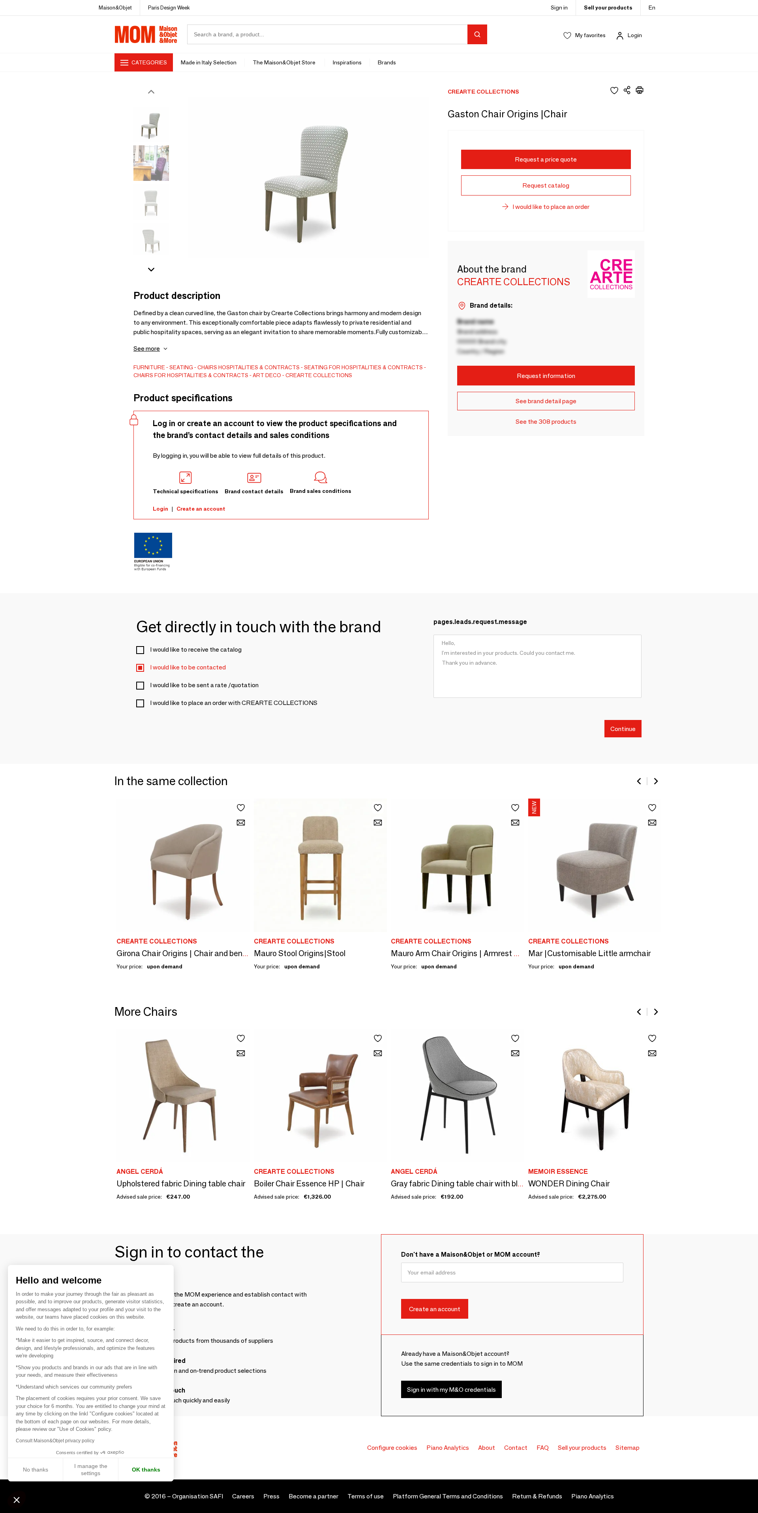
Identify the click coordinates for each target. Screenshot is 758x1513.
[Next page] (655, 781)
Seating (181, 367)
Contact (515, 1447)
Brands (387, 62)
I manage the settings (90, 1469)
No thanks (35, 1469)
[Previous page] (639, 781)
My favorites (590, 35)
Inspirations (347, 62)
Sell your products (608, 7)
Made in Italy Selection (208, 62)
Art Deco (267, 375)
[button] (16, 1499)
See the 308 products (546, 421)
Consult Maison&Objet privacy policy (55, 1440)
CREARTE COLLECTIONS (318, 375)
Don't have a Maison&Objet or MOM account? (470, 1254)
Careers (243, 1496)
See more (146, 348)
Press (271, 1496)
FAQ (543, 1447)
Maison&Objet (115, 7)
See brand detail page (546, 401)
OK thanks (146, 1469)
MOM (146, 34)
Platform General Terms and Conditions (448, 1496)
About (486, 1447)
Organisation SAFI (197, 1496)
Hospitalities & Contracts (259, 367)
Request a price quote (546, 159)
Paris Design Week (169, 7)
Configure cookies (392, 1447)
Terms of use (365, 1496)
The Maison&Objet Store (285, 62)
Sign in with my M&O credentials (451, 1389)
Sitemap (627, 1447)
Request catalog (545, 185)
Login (635, 35)
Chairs (207, 367)
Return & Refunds (537, 1496)
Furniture (149, 367)
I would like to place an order (550, 207)
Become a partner (313, 1496)
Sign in (559, 7)
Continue (623, 728)
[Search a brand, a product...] (477, 34)
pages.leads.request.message (480, 622)
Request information (546, 376)
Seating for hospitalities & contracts (363, 367)
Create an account (200, 508)
